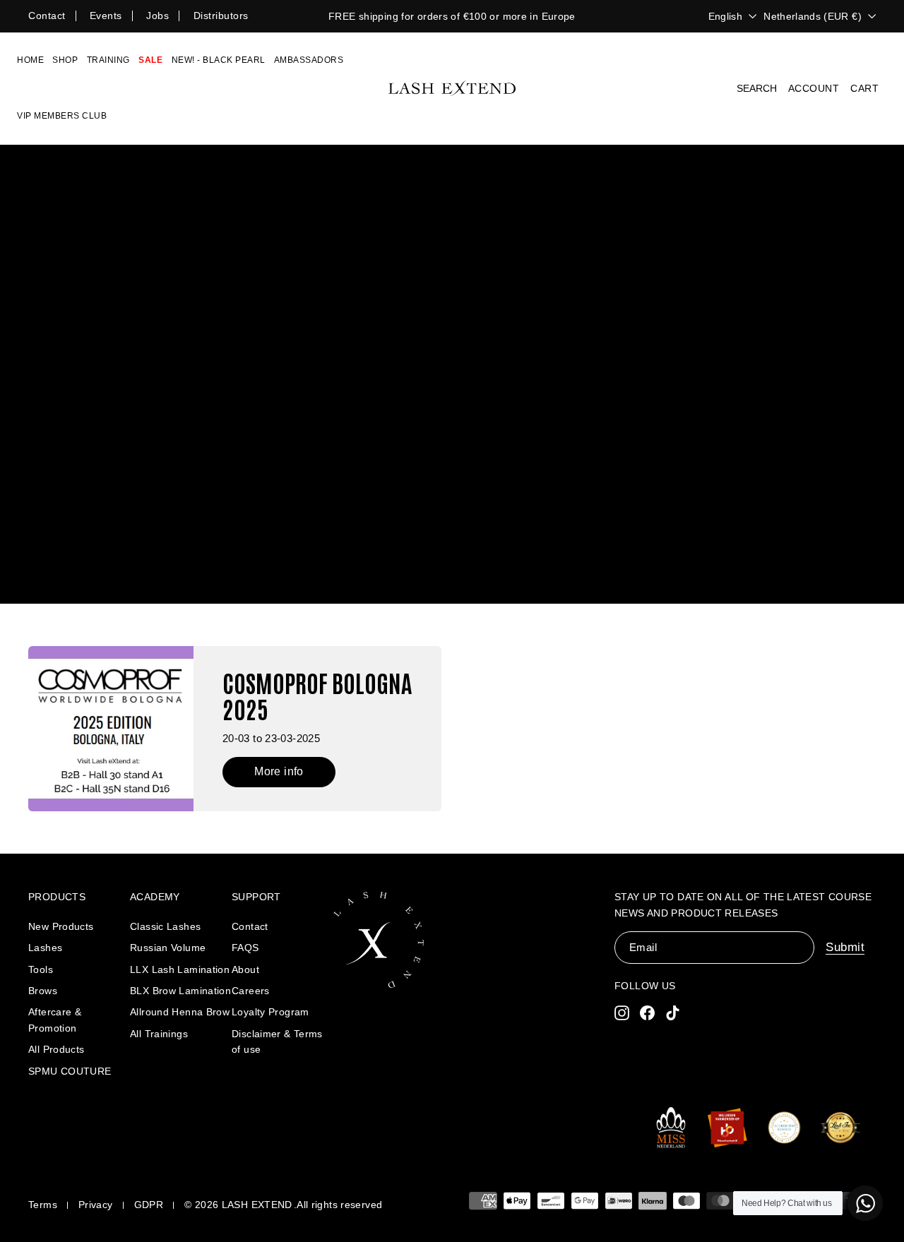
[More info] (234, 728)
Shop (65, 60)
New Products (61, 926)
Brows (42, 990)
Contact (47, 15)
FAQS (245, 947)
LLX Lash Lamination (180, 969)
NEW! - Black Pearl (219, 60)
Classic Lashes (165, 926)
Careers (251, 990)
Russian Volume (168, 947)
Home (30, 60)
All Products (56, 1049)
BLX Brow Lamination (180, 990)
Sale (150, 60)
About (245, 969)
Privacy (95, 1204)
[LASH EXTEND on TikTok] (672, 1013)
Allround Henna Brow (180, 1011)
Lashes (45, 947)
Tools (40, 969)
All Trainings (159, 1033)
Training (108, 60)
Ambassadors (309, 60)
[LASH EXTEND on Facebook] (647, 1013)
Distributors (221, 15)
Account (814, 88)
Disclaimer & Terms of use (277, 1041)
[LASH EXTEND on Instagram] (621, 1013)
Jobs (157, 15)
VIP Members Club (62, 116)
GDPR (149, 1204)
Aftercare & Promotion (54, 1019)
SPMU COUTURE (70, 1071)
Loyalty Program (270, 1011)
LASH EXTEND (257, 1204)
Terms (42, 1204)
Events (106, 15)
